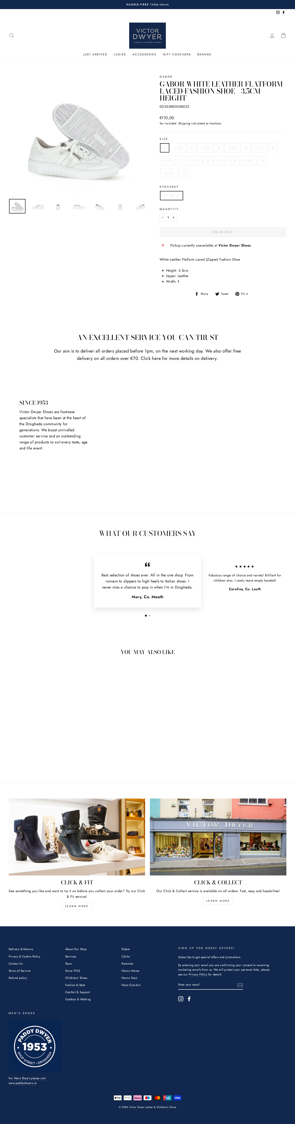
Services (70, 956)
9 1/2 (248, 160)
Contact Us (16, 963)
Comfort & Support (77, 992)
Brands (204, 54)
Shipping (184, 123)
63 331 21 (171, 195)
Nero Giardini (131, 985)
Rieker (126, 949)
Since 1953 (72, 970)
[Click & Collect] (218, 837)
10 (263, 160)
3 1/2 (205, 147)
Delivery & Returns (21, 949)
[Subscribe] (240, 985)
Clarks (126, 956)
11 (184, 173)
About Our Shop (76, 949)
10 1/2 (169, 173)
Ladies (120, 54)
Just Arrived (95, 54)
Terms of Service (19, 970)
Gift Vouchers (177, 54)
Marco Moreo (130, 970)
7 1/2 (194, 160)
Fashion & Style (75, 985)
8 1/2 (221, 160)
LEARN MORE (77, 906)
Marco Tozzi (129, 978)
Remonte (127, 963)
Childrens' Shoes (76, 978)
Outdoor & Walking (78, 999)
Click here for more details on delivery (179, 358)
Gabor (166, 77)
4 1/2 (232, 147)
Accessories (145, 54)
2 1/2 (178, 147)
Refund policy (18, 978)
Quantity (169, 209)
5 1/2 (259, 147)
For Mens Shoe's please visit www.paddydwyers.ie (27, 1080)
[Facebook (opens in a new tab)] (189, 998)
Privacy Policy (198, 974)
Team (68, 963)
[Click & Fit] (77, 837)
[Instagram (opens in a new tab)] (180, 998)
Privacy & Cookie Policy (24, 956)
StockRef (169, 187)
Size (164, 139)
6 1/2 (168, 160)
